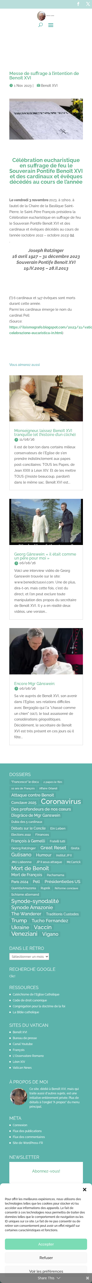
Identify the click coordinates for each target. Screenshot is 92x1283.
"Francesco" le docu (25, 782)
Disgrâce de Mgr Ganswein (35, 815)
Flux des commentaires (29, 1137)
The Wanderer (26, 913)
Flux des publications (27, 1131)
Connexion (20, 1125)
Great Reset (53, 847)
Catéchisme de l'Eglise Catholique (36, 994)
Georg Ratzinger (23, 848)
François (19, 1050)
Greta (75, 848)
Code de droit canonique (30, 1000)
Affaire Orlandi (48, 788)
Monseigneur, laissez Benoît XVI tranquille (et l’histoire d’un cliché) (45, 432)
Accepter (46, 1244)
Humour (44, 855)
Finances (42, 834)
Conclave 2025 (23, 802)
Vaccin (43, 927)
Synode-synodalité (35, 901)
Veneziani (24, 934)
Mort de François (26, 874)
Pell (36, 881)
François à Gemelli (28, 841)
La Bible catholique (26, 1012)
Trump (19, 920)
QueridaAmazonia (23, 888)
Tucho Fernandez (50, 920)
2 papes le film (52, 781)
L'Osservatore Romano (28, 1056)
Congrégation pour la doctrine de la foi (39, 1006)
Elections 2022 (21, 834)
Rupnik (45, 888)
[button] (84, 1189)
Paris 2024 (19, 882)
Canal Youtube (23, 1044)
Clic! (12, 976)
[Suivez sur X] (88, 4)
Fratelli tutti (57, 841)
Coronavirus (61, 801)
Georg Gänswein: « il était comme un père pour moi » (45, 556)
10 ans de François (23, 788)
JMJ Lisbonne (21, 862)
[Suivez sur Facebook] (78, 4)
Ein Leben (58, 828)
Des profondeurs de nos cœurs (41, 809)
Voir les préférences (46, 1271)
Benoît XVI (49, 86)
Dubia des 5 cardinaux (26, 822)
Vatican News (22, 1067)
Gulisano (21, 854)
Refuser (46, 1258)
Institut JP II (64, 855)
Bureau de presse (25, 1038)
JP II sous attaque (49, 862)
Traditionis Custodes (62, 914)
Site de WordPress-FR (28, 1143)
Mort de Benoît (30, 868)
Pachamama (55, 875)
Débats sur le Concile (28, 828)
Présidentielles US (62, 881)
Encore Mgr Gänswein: (34, 683)
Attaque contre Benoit (32, 795)
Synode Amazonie (32, 907)
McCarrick (73, 862)
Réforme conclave (66, 888)
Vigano (50, 934)
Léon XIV (19, 1062)
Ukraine (20, 927)
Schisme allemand (25, 894)
